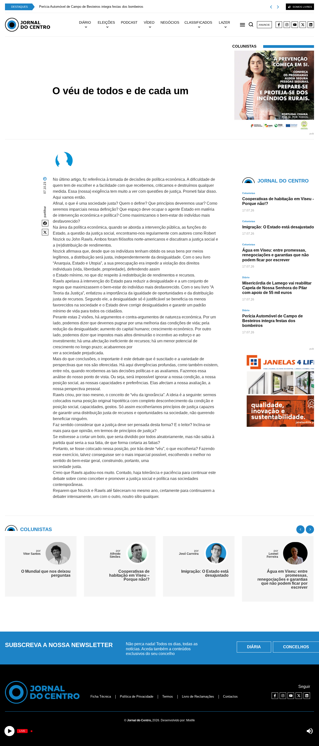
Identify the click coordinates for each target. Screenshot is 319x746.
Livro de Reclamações (198, 696)
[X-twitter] (303, 24)
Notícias (108, 82)
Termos (167, 696)
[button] (45, 223)
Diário (245, 277)
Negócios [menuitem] (169, 22)
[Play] (9, 731)
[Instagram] (287, 24)
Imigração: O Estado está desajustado (205, 573)
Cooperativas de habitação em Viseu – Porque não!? (129, 575)
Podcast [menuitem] (129, 22)
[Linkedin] (311, 24)
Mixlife (190, 720)
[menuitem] (87, 24)
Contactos (230, 696)
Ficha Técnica (100, 696)
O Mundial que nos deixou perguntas (46, 573)
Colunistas (124, 82)
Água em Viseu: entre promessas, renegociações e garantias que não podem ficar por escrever (282, 579)
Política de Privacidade (136, 696)
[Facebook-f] (279, 24)
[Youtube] (295, 24)
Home (96, 82)
